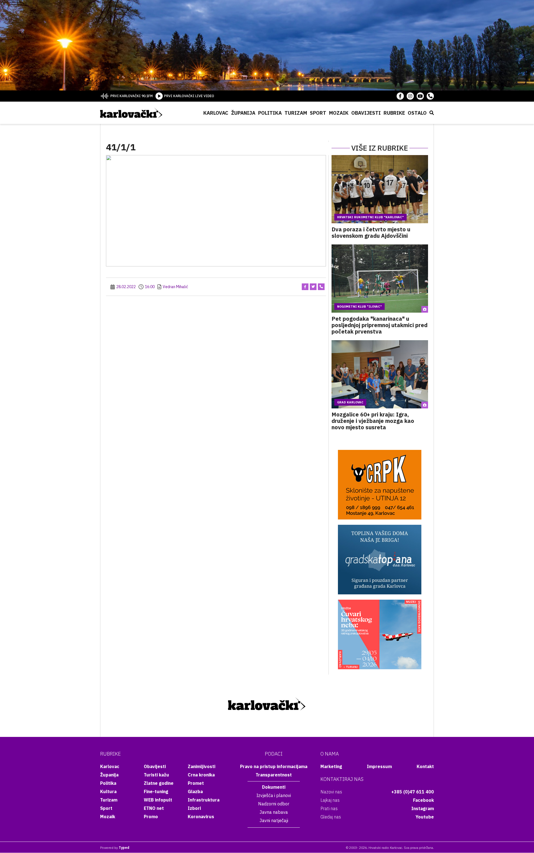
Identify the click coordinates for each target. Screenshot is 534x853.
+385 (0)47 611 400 (412, 792)
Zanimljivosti (201, 766)
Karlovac (215, 113)
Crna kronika (201, 775)
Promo (151, 816)
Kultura (108, 791)
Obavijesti (366, 113)
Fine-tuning (156, 791)
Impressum (379, 766)
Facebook (423, 800)
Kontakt (425, 766)
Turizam (296, 113)
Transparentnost (274, 775)
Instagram (422, 808)
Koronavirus (201, 816)
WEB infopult (158, 800)
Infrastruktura (203, 800)
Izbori (194, 808)
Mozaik (338, 113)
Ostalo (417, 113)
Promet (196, 783)
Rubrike (394, 113)
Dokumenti (273, 787)
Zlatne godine (159, 783)
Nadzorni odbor (273, 804)
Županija (243, 113)
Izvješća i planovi (273, 795)
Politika (270, 113)
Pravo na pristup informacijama (273, 766)
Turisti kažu (156, 775)
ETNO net (154, 808)
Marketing (331, 766)
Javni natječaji (273, 820)
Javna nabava (273, 812)
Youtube (425, 817)
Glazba (195, 791)
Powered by (114, 847)
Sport (318, 113)
